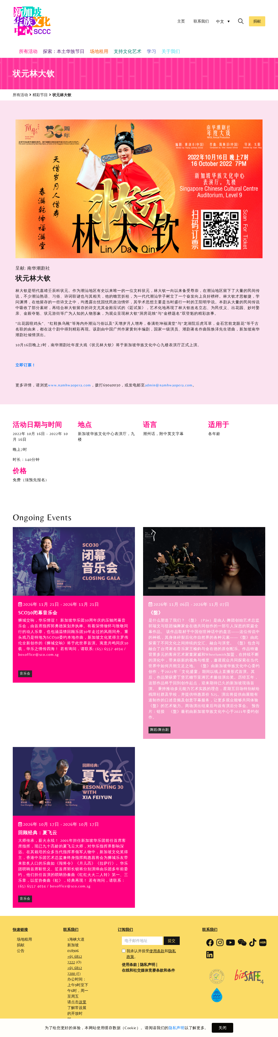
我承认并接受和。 (151, 954)
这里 (82, 1002)
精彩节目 (40, 95)
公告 (20, 950)
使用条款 (157, 951)
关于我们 (171, 51)
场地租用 (99, 51)
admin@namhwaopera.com (168, 385)
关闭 (222, 1028)
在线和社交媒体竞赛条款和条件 (148, 970)
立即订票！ (25, 365)
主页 (181, 21)
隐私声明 (177, 1028)
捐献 (257, 21)
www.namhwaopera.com (69, 385)
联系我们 (201, 21)
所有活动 (20, 95)
